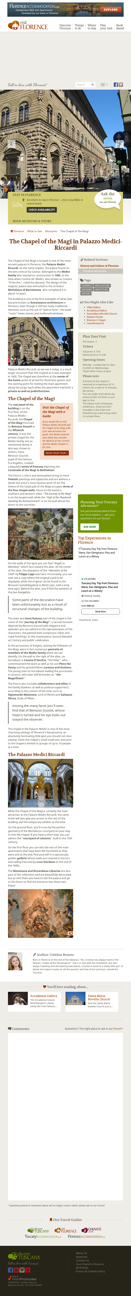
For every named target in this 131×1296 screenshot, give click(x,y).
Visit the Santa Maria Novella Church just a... (42, 1005)
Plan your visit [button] (106, 26)
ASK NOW (90, 527)
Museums (51, 231)
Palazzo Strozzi (95, 316)
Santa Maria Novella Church (102, 313)
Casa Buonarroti (95, 323)
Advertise (81, 1257)
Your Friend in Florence (90, 1264)
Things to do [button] (79, 26)
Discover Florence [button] (65, 26)
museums (87, 289)
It (107, 84)
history (86, 293)
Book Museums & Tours (32, 221)
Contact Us (82, 1260)
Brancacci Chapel (96, 320)
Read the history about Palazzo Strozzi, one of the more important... (102, 1003)
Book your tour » (56, 453)
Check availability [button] (42, 209)
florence (86, 285)
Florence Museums (94, 271)
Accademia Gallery (97, 310)
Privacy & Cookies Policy (90, 1271)
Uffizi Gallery (93, 307)
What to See (34, 231)
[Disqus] (65, 1075)
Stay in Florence (27, 195)
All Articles (82, 1267)
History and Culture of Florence (99, 265)
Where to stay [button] (92, 26)
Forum (117, 1028)
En (102, 84)
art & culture (102, 285)
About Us (81, 1253)
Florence (18, 231)
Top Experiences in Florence (94, 540)
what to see (101, 289)
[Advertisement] (65, 55)
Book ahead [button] (120, 26)
